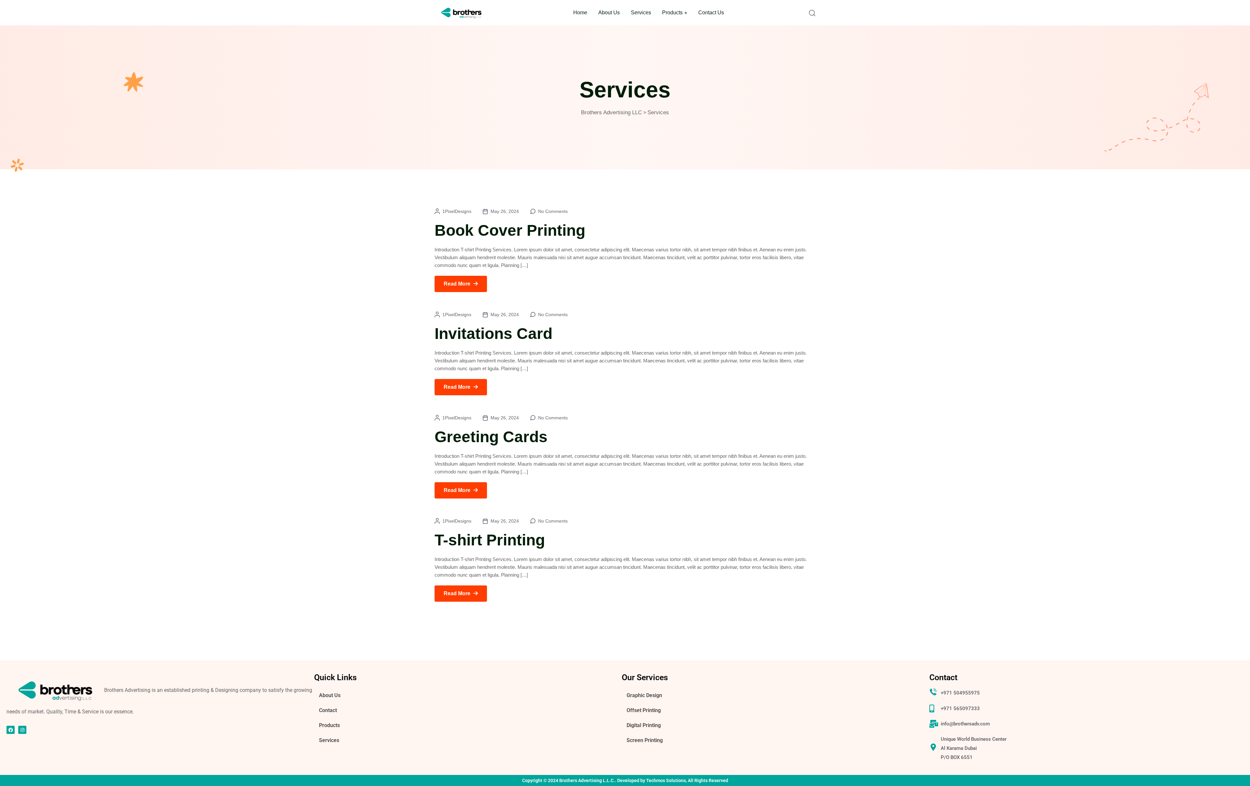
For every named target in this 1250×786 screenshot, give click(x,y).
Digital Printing (644, 725)
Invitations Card (493, 333)
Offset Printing (644, 710)
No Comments (553, 211)
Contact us (711, 12)
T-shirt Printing (490, 540)
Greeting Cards (491, 436)
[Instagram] (22, 730)
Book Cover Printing (510, 230)
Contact (328, 710)
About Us (609, 12)
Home (580, 12)
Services (641, 12)
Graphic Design (644, 695)
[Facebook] (11, 730)
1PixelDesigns (456, 211)
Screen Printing (645, 740)
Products (672, 12)
